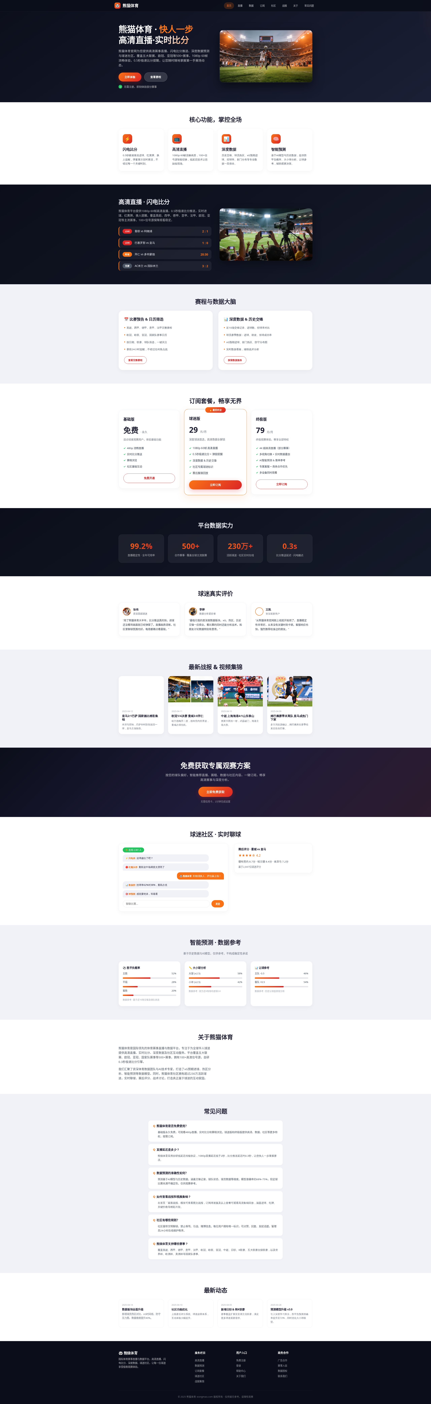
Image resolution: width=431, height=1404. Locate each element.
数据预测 (199, 1365)
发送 (218, 904)
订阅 (262, 5)
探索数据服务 (235, 360)
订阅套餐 (199, 1370)
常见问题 (309, 5)
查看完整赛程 (135, 360)
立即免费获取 (215, 792)
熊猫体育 (126, 5)
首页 (229, 5)
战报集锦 (199, 1381)
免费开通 (149, 478)
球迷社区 (199, 1376)
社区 (273, 5)
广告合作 (282, 1360)
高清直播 (199, 1360)
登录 (238, 1365)
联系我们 (282, 1376)
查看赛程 (155, 77)
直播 (240, 5)
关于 (295, 5)
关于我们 (241, 1376)
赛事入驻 (282, 1365)
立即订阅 (215, 484)
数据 (251, 5)
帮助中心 (241, 1370)
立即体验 (130, 77)
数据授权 (282, 1370)
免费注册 (241, 1360)
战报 (284, 5)
